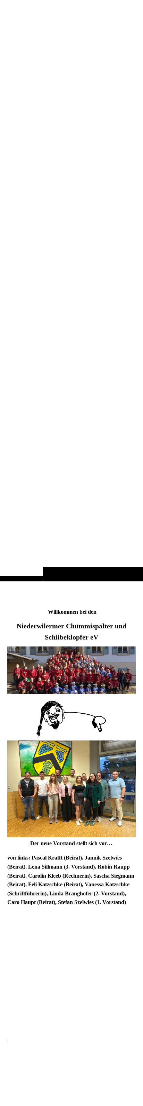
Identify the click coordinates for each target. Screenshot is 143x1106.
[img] (71, 304)
